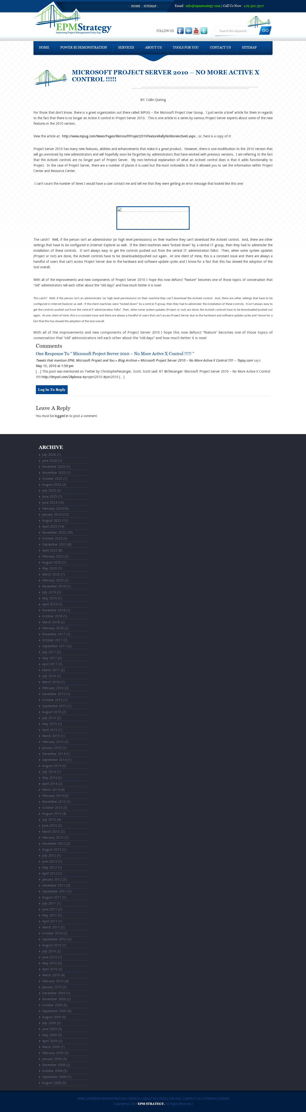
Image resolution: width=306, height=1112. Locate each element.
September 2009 (54, 1011)
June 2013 (49, 825)
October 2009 (52, 1005)
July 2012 (49, 855)
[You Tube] (196, 30)
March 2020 (51, 574)
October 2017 (52, 640)
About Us (153, 47)
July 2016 (49, 676)
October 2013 (52, 808)
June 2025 (49, 496)
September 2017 (54, 646)
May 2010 (49, 963)
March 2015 (51, 736)
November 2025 (54, 473)
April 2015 (49, 730)
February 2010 (53, 981)
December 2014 (53, 754)
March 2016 (51, 682)
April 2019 (49, 604)
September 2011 (54, 891)
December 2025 (53, 467)
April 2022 (49, 550)
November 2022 (54, 532)
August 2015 (51, 712)
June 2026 (49, 461)
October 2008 (52, 1071)
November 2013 (54, 802)
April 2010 (49, 969)
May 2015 (49, 724)
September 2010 (54, 939)
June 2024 (49, 502)
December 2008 (53, 1065)
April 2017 (49, 664)
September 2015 (54, 706)
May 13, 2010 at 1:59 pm (54, 366)
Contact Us (220, 47)
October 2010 (52, 933)
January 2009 (52, 1059)
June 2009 (49, 1029)
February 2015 (53, 742)
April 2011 (49, 921)
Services (126, 47)
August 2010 (51, 945)
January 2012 (52, 879)
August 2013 (51, 814)
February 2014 (53, 796)
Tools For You (186, 47)
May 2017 (49, 658)
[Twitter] (204, 30)
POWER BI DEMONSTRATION (83, 47)
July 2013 (49, 819)
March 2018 (51, 622)
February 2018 (53, 628)
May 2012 (49, 867)
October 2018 (52, 616)
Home (135, 6)
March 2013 (51, 831)
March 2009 (51, 1047)
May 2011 (49, 915)
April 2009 (49, 1041)
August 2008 (51, 1083)
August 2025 (51, 484)
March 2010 (51, 975)
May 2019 (49, 598)
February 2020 (53, 580)
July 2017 (49, 652)
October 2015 (52, 700)
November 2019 (54, 586)
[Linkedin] (189, 30)
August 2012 (51, 849)
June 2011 (49, 909)
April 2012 (49, 873)
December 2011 (53, 885)
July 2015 (49, 718)
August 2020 (51, 562)
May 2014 (49, 778)
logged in (61, 416)
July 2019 (49, 592)
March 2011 (51, 927)
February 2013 (53, 837)
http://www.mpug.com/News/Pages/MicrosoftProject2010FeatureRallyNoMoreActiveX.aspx (129, 136)
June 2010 (49, 957)
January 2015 (52, 748)
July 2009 (49, 1023)
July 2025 (49, 490)
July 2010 (49, 951)
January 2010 (52, 987)
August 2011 (51, 897)
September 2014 (54, 760)
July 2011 (49, 903)
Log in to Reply (52, 389)
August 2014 (51, 766)
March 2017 (51, 670)
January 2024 (52, 514)
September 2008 (54, 1077)
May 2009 (49, 1035)
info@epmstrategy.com (203, 6)
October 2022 (52, 538)
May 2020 (49, 568)
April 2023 (49, 526)
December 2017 (53, 634)
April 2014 (49, 784)
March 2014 (51, 790)
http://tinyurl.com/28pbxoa (62, 377)
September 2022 (54, 544)
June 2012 (49, 861)
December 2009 (53, 993)
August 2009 (51, 1017)
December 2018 (53, 610)
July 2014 (49, 772)
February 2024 (53, 508)
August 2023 (51, 520)
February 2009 (53, 1053)
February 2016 (53, 688)
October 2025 (52, 479)
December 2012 (53, 843)
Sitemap (150, 6)
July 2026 (49, 455)
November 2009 (54, 999)
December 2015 (53, 694)
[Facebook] (181, 30)
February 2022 (53, 556)
